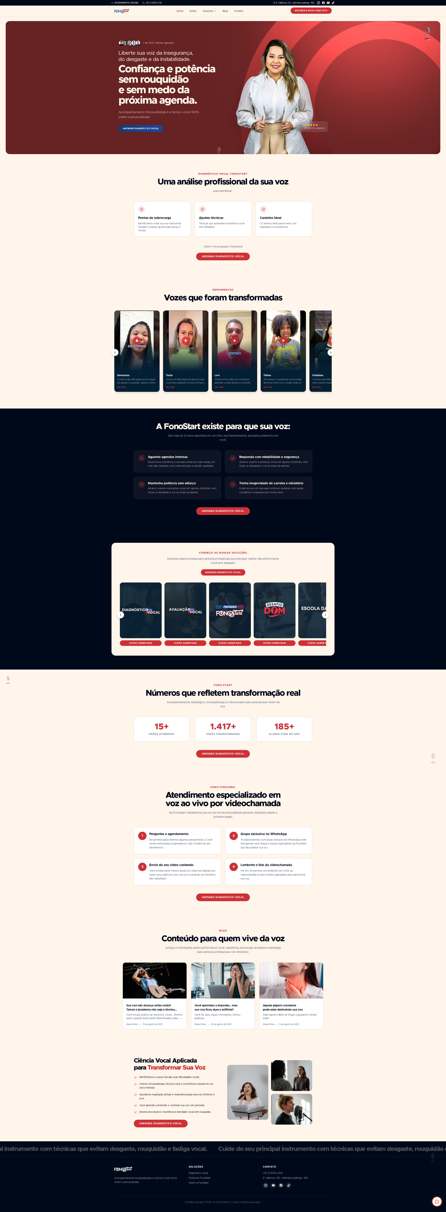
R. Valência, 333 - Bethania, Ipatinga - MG (295, 3)
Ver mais (121, 387)
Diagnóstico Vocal (198, 1173)
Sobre (193, 11)
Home (179, 11)
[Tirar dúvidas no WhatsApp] (437, 1201)
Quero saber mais (140, 643)
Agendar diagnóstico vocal (223, 256)
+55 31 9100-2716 (153, 3)
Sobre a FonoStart (199, 1183)
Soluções (208, 11)
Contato (238, 11)
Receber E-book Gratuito (311, 11)
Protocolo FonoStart (199, 1178)
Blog (225, 11)
